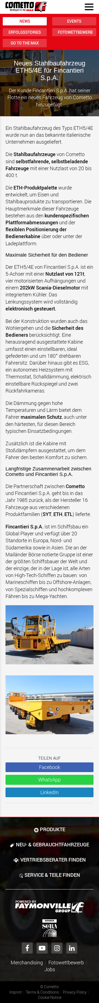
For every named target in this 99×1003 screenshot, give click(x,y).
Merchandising (27, 962)
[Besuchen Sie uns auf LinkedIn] (72, 948)
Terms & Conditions (42, 992)
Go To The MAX (25, 43)
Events (74, 21)
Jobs (49, 969)
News (25, 21)
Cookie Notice (49, 997)
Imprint (15, 992)
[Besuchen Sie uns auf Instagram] (57, 948)
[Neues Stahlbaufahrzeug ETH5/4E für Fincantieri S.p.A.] (50, 637)
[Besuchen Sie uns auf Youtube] (42, 948)
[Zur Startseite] (26, 6)
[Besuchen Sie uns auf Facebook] (27, 948)
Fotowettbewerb (75, 32)
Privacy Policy (75, 992)
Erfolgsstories (25, 32)
